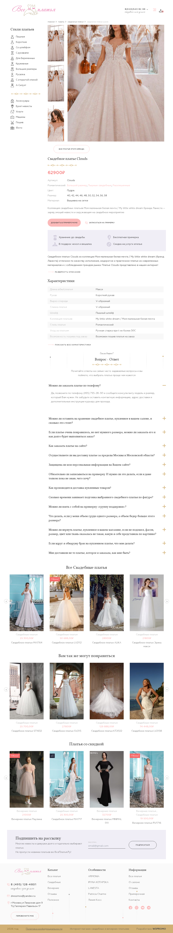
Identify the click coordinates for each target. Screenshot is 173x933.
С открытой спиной (27, 80)
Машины (20, 117)
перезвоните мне (25, 916)
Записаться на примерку (102, 223)
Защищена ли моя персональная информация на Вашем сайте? (89, 464)
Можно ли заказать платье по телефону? (75, 385)
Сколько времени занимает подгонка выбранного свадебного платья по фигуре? (101, 497)
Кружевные (22, 63)
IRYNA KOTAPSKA (98, 882)
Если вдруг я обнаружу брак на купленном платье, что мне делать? (91, 543)
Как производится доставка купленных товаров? (80, 488)
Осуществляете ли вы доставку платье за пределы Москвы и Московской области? (102, 455)
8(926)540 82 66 (135, 9)
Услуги (19, 111)
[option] (56, 43)
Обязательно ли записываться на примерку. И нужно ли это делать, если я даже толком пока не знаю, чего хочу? (100, 476)
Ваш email (92, 842)
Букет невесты (24, 106)
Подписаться (143, 845)
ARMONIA (93, 876)
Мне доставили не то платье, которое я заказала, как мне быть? (89, 553)
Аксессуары (22, 101)
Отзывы (52, 894)
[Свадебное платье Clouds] (116, 83)
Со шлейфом (23, 47)
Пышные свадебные (100, 185)
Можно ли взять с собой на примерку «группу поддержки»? (87, 506)
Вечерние (53, 888)
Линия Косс (95, 899)
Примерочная (137, 894)
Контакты (134, 899)
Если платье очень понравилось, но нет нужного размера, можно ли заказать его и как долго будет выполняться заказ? (102, 434)
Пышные (20, 36)
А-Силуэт (21, 85)
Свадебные (54, 882)
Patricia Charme (97, 894)
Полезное (53, 899)
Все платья (54, 876)
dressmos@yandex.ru (23, 896)
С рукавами (22, 53)
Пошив (19, 122)
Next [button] (167, 601)
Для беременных (25, 58)
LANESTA (93, 888)
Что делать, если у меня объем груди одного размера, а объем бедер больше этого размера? (102, 518)
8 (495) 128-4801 (23, 884)
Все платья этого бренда (71, 149)
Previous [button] (6, 601)
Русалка (20, 74)
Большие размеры (26, 69)
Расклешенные (121, 185)
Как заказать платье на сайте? (68, 446)
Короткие (21, 42)
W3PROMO (159, 928)
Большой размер (77, 185)
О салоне (134, 882)
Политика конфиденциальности (44, 928)
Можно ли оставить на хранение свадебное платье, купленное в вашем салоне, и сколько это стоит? (100, 421)
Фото (19, 128)
